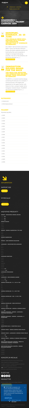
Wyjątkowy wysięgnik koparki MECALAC (9, 365)
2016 (3, 140)
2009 (3, 159)
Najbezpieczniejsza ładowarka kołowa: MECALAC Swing (12, 360)
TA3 (1, 287)
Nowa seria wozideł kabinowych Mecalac (9, 369)
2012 (3, 151)
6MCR (2, 232)
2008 (3, 162)
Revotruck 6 (4, 304)
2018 (3, 134)
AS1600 (2, 266)
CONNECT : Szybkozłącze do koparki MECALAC (11, 367)
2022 (3, 123)
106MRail (3, 348)
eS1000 (3, 268)
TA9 (1, 294)
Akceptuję (8, 398)
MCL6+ (2, 252)
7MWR (2, 223)
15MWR (2, 228)
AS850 (2, 261)
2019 (3, 131)
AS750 (2, 259)
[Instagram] (9, 376)
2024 (3, 118)
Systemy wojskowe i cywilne (6, 344)
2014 (3, 145)
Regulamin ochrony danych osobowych (17, 404)
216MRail (2, 354)
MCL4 (2, 247)
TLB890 (2, 322)
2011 (3, 153)
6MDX (2, 299)
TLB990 (2, 324)
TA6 (1, 292)
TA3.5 (2, 289)
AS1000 (2, 265)
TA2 (1, 285)
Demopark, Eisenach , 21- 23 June (15, 35)
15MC (2, 239)
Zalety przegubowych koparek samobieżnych (9, 362)
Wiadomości (5, 101)
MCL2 (2, 245)
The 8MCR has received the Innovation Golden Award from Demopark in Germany (16, 74)
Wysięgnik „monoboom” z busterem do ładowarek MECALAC (12, 364)
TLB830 (2, 314)
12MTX (3, 218)
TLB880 (2, 320)
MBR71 (2, 327)
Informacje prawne (4, 404)
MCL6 (2, 251)
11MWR (2, 226)
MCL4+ (2, 249)
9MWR (2, 225)
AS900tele (3, 263)
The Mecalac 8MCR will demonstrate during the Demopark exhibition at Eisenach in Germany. (16, 41)
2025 (3, 115)
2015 (3, 142)
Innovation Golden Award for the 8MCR (14, 68)
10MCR (2, 235)
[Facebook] (2, 376)
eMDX (3, 310)
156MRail (2, 352)
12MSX (3, 216)
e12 (1, 242)
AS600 (2, 258)
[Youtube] (7, 376)
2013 (3, 148)
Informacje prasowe (7, 104)
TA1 (1, 284)
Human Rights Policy (11, 406)
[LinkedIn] (4, 376)
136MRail (2, 350)
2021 (3, 126)
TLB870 (2, 319)
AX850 (2, 273)
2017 (3, 137)
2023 (3, 120)
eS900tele (4, 270)
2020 (3, 129)
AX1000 (2, 275)
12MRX (3, 219)
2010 (3, 156)
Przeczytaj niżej (10, 59)
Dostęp (4, 191)
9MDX (2, 301)
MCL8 (2, 254)
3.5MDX (2, 298)
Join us (3, 406)
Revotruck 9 (4, 306)
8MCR (2, 233)
